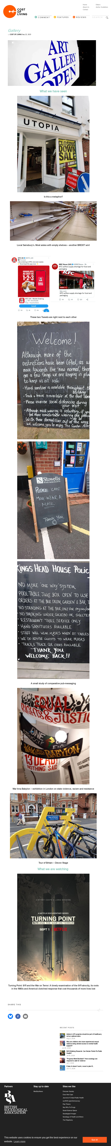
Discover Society (68, 1091)
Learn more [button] (19, 1141)
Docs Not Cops (68, 1095)
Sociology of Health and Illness (73, 1117)
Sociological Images (69, 1114)
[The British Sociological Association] (17, 1102)
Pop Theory (67, 1104)
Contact (85, 10)
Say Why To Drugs (69, 1107)
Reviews (81, 17)
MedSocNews (38, 1091)
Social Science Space (70, 1110)
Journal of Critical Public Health (73, 1098)
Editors (98, 5)
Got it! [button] (95, 1140)
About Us (86, 7)
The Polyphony (68, 1120)
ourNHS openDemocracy (71, 1101)
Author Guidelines (102, 7)
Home (85, 5)
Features (63, 17)
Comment (44, 17)
